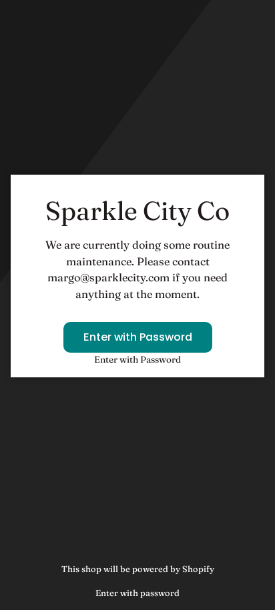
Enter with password (137, 592)
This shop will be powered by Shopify (137, 568)
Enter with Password (137, 337)
